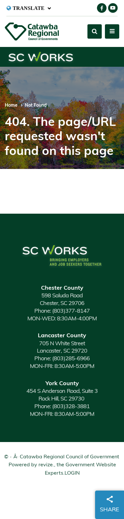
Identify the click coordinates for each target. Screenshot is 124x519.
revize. (46, 465)
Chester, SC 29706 (62, 304)
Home (11, 105)
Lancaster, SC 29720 (62, 351)
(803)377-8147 (61, 311)
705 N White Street (62, 344)
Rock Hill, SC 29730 (62, 399)
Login (72, 473)
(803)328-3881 (61, 407)
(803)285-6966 (61, 359)
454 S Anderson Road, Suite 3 (61, 391)
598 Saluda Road (62, 296)
